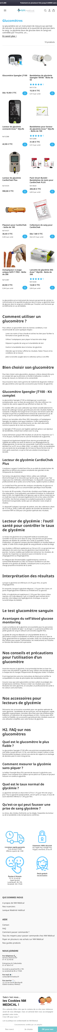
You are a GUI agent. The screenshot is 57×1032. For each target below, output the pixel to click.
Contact (5, 925)
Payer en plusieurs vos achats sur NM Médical (22, 939)
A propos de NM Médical (13, 903)
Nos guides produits (11, 943)
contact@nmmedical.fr (10, 977)
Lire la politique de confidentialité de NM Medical (20, 1021)
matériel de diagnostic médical (42, 382)
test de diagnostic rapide (45, 711)
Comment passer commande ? (15, 932)
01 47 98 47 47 (7, 965)
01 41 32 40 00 (7, 959)
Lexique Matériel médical (13, 910)
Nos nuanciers (8, 906)
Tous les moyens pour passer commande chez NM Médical (28, 935)
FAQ (4, 928)
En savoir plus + (9, 36)
